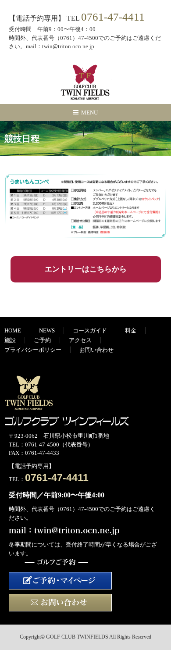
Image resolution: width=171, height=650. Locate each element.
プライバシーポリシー (32, 349)
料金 (130, 330)
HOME (12, 330)
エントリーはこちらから (86, 269)
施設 (10, 340)
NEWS (47, 330)
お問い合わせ (96, 349)
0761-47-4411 (113, 17)
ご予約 (42, 340)
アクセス (80, 340)
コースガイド (90, 330)
